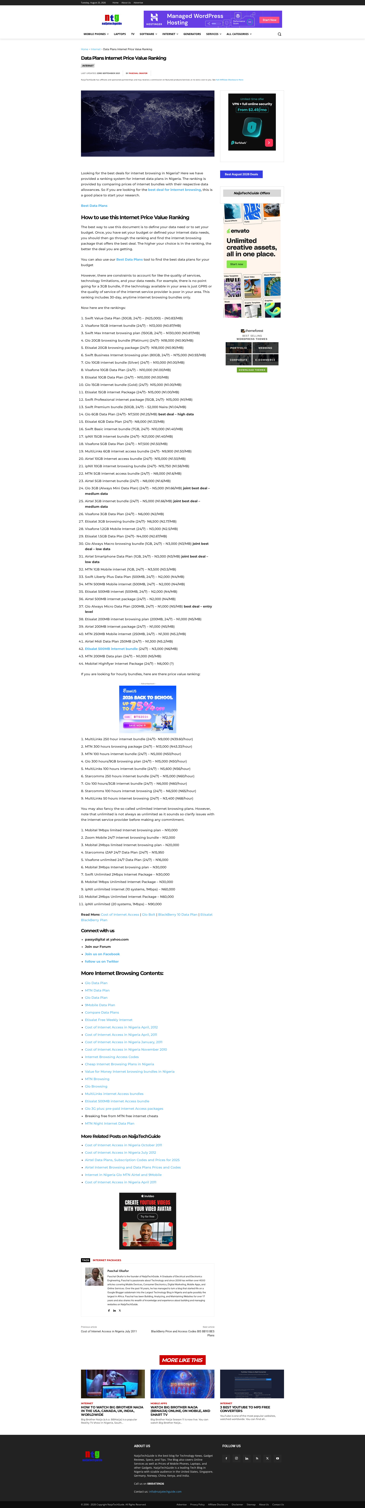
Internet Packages (107, 1260)
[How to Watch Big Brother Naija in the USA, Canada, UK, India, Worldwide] (113, 1384)
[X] (245, 73)
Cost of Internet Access (120, 914)
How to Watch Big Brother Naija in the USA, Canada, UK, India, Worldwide (112, 1411)
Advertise (182, 1504)
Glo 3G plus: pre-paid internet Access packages (124, 1109)
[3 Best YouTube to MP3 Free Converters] (252, 1384)
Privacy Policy (197, 1504)
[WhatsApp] (262, 73)
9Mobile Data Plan (100, 1005)
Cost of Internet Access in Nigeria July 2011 (109, 1331)
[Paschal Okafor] (94, 1290)
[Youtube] (277, 1458)
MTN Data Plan (97, 990)
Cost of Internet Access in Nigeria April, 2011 (121, 1035)
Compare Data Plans (102, 1012)
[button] (279, 34)
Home (84, 49)
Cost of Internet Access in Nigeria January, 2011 (123, 1042)
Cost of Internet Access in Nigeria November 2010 (126, 1049)
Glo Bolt (148, 914)
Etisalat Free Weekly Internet (109, 1020)
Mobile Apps (159, 1403)
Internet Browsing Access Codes (112, 1057)
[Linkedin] (271, 73)
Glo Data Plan (96, 983)
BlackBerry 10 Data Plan (178, 914)
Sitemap (251, 1504)
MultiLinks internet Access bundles (114, 1094)
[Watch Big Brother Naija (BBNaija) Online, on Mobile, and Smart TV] (182, 1384)
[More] (280, 73)
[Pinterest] (253, 73)
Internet (96, 49)
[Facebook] (236, 73)
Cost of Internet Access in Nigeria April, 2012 (121, 1027)
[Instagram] (236, 1458)
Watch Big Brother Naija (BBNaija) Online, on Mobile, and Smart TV (180, 1411)
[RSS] (257, 1458)
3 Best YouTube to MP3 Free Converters (245, 1409)
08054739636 (155, 1483)
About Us (264, 1504)
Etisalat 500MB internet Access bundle (117, 1101)
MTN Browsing (97, 1079)
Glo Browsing (96, 1086)
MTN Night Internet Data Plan (109, 1123)
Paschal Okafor (138, 73)
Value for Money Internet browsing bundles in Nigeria (130, 1071)
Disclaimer (237, 1504)
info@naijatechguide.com (165, 1491)
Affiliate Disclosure (218, 1504)
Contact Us (278, 1504)
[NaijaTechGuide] (111, 19)
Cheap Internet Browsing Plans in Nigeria (119, 1064)
